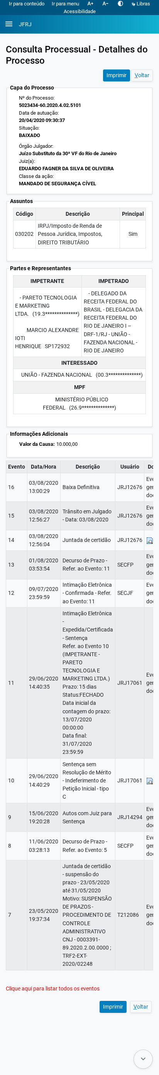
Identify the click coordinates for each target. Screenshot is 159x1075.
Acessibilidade (80, 11)
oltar (142, 75)
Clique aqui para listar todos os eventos (53, 988)
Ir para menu (65, 4)
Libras (142, 4)
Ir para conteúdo (26, 4)
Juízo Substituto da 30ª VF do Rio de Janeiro (68, 153)
